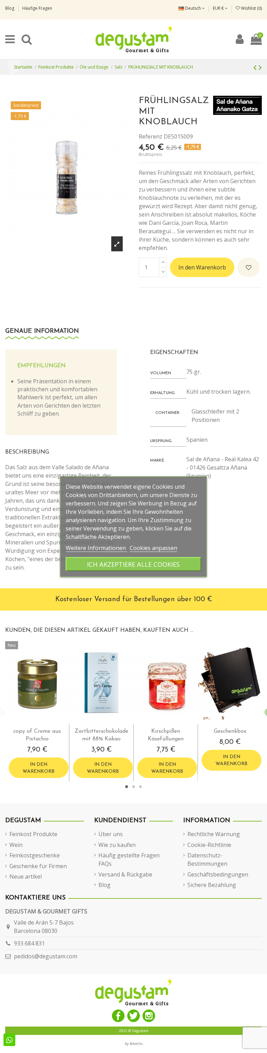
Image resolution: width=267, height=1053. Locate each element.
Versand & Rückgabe (125, 874)
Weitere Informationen (96, 547)
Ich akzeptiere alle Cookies (133, 563)
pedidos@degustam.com (45, 956)
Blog (10, 8)
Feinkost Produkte (33, 834)
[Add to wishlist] (248, 267)
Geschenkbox (230, 731)
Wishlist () (251, 8)
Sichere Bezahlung (211, 885)
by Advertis (134, 1043)
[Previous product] (256, 67)
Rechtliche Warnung (213, 834)
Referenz (150, 136)
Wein (16, 845)
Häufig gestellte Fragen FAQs (129, 859)
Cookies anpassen (153, 547)
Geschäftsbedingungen (217, 874)
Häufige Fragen (37, 8)
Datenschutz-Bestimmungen (207, 859)
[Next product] (260, 67)
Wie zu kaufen (117, 845)
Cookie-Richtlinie (209, 845)
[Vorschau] (43, 721)
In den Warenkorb (202, 267)
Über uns (110, 834)
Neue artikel (25, 876)
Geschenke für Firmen (38, 866)
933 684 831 (29, 943)
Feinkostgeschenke (34, 855)
